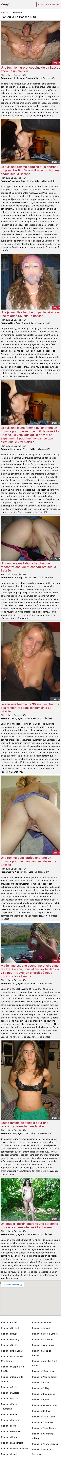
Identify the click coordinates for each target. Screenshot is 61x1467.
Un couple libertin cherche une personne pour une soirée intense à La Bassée (29, 1225)
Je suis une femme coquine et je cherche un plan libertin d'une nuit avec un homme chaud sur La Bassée (30, 170)
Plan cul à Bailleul (10, 1328)
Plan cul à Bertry (9, 1345)
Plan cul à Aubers (10, 1322)
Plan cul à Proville (41, 1382)
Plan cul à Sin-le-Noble (43, 1416)
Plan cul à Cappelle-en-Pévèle (13, 1369)
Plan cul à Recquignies (43, 1394)
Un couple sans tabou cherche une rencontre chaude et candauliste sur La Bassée (28, 567)
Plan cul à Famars (10, 1414)
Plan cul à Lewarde (41, 1322)
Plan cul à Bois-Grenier (12, 1350)
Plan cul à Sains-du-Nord (44, 1405)
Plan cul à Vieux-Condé (44, 1428)
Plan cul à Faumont (10, 1420)
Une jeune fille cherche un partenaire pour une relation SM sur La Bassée (30, 314)
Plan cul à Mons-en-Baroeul (42, 1353)
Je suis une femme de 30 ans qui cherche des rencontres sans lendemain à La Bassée (30, 707)
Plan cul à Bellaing (10, 1339)
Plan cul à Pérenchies (43, 1371)
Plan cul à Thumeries (42, 1422)
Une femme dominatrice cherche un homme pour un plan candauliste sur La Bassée (28, 861)
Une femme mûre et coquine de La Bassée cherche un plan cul (30, 69)
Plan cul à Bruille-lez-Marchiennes (12, 1358)
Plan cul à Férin (8, 1425)
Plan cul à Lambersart (12, 1442)
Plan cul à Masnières (42, 1339)
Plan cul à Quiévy (40, 1388)
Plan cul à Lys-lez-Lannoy (45, 1333)
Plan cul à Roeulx (40, 1399)
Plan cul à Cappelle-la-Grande (12, 1379)
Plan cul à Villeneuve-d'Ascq (43, 1436)
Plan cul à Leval (9, 1454)
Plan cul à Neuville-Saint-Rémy (45, 1363)
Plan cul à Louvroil (41, 1328)
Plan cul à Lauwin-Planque (14, 1448)
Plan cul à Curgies (10, 1392)
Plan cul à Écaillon (10, 1398)
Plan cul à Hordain (10, 1437)
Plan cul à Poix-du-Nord (44, 1377)
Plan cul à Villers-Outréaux (45, 1444)
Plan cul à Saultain (41, 1411)
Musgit (5, 4)
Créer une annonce (48, 4)
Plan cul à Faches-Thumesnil (10, 1406)
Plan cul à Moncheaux (43, 1345)
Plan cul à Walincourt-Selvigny (43, 1451)
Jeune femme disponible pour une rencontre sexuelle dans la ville (24, 1124)
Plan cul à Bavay (9, 1333)
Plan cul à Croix (9, 1387)
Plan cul (5, 12)
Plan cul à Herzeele (11, 1431)
